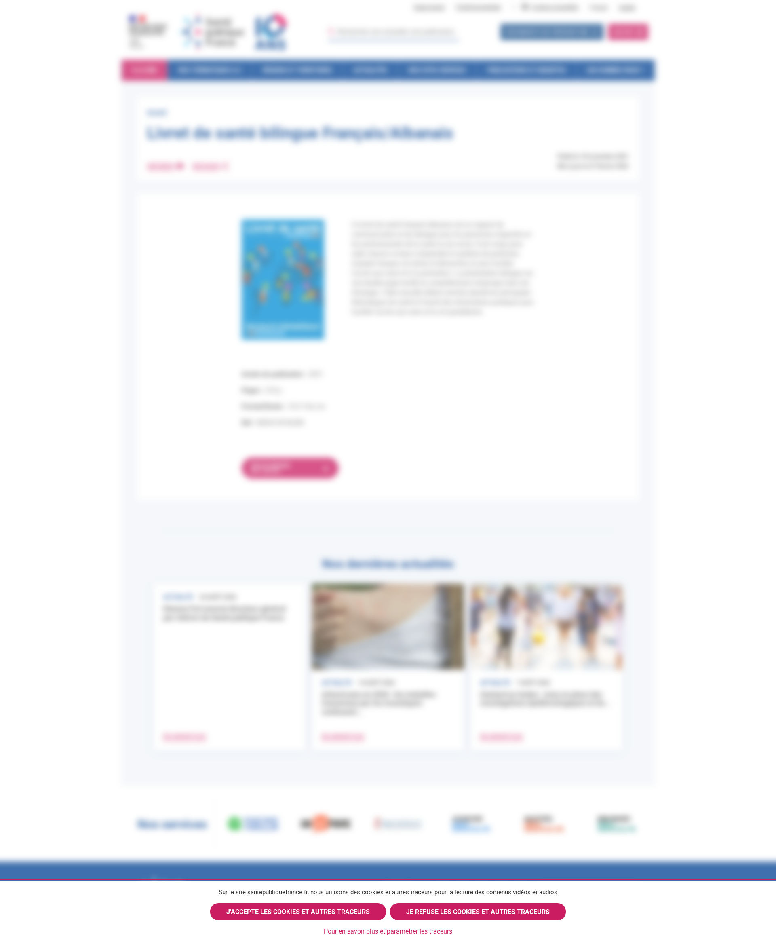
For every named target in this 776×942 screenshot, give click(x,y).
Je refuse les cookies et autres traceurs (478, 911)
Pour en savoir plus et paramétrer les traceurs (388, 931)
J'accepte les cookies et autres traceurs (298, 911)
